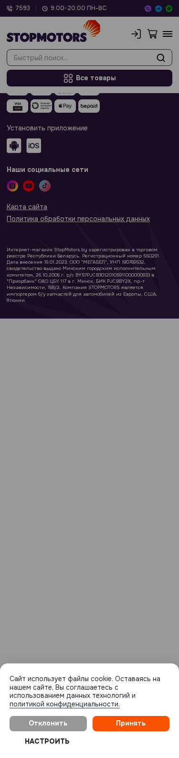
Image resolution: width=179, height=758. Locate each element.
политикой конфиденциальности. (65, 704)
